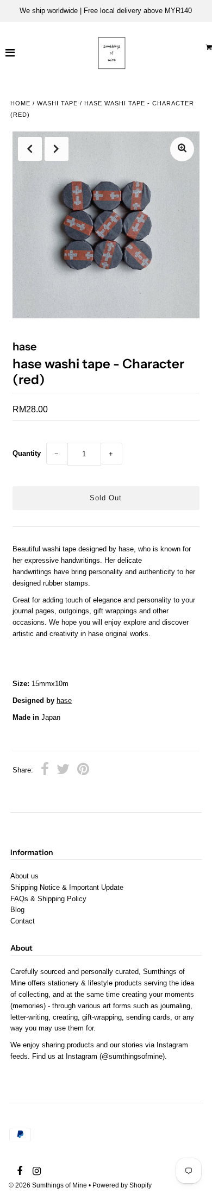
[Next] (56, 149)
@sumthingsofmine (132, 1056)
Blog (17, 910)
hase (64, 700)
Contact (22, 921)
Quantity (27, 453)
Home (20, 103)
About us (24, 876)
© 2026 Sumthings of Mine (48, 1185)
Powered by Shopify (122, 1185)
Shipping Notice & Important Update (66, 887)
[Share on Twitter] (63, 771)
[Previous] (30, 149)
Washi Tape (57, 103)
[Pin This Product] (83, 771)
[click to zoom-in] (182, 149)
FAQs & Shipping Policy (48, 899)
